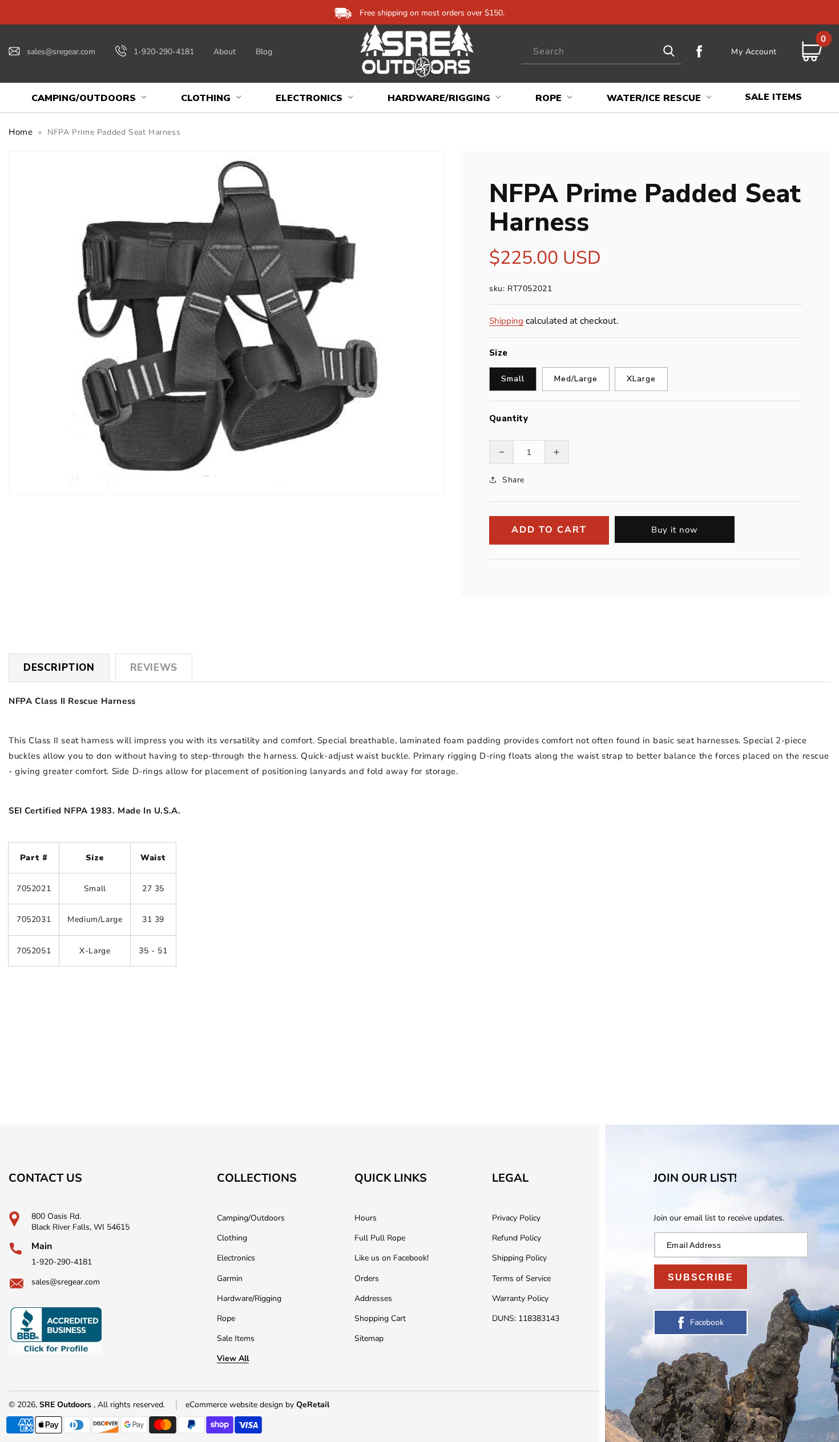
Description (59, 667)
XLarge (641, 378)
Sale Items (236, 1338)
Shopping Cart (380, 1318)
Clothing (232, 1237)
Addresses (373, 1298)
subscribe (700, 1277)
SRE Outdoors (65, 1404)
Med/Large (576, 378)
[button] (88, 98)
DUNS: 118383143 (525, 1318)
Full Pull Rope (379, 1237)
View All (233, 1358)
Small (513, 378)
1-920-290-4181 (164, 51)
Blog (264, 51)
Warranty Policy (520, 1298)
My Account (754, 51)
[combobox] (601, 52)
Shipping (506, 321)
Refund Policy (516, 1237)
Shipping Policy (519, 1257)
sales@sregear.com (61, 51)
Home (21, 132)
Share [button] (513, 479)
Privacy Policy (516, 1218)
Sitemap (369, 1338)
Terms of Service (521, 1278)
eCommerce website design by (240, 1404)
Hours (365, 1218)
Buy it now (674, 529)
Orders (366, 1278)
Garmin (230, 1278)
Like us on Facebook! (391, 1257)
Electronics (236, 1257)
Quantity (508, 418)
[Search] (668, 51)
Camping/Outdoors (251, 1218)
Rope (226, 1318)
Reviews (154, 667)
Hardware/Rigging (249, 1298)
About (224, 51)
